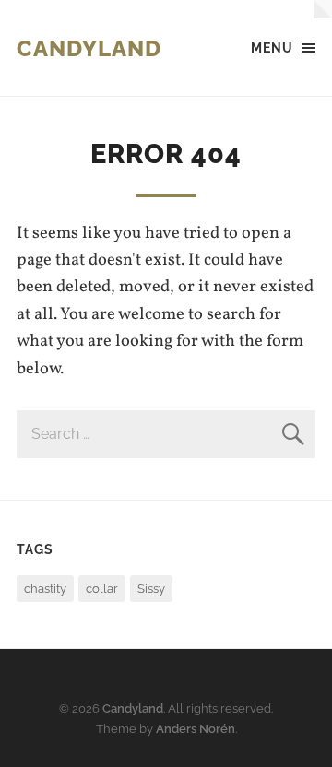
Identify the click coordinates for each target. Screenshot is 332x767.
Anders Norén (195, 729)
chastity (45, 589)
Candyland (89, 48)
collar (102, 589)
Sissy (151, 589)
